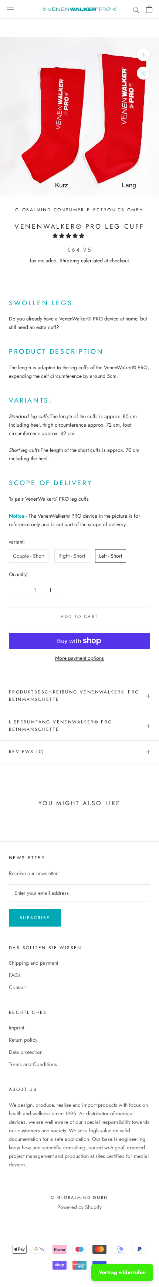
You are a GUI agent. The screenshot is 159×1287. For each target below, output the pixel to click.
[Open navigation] (10, 9)
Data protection (26, 1052)
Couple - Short (28, 556)
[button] (69, 235)
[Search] (136, 9)
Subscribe (35, 917)
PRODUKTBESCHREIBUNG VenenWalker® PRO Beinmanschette (74, 696)
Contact (17, 987)
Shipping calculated (81, 260)
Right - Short (71, 556)
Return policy (23, 1040)
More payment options (79, 658)
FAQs (15, 975)
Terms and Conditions (33, 1064)
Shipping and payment (33, 963)
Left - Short (110, 556)
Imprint (16, 1027)
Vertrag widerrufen (122, 1272)
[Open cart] (149, 9)
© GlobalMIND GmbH (79, 1197)
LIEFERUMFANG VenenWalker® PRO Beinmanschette (60, 726)
